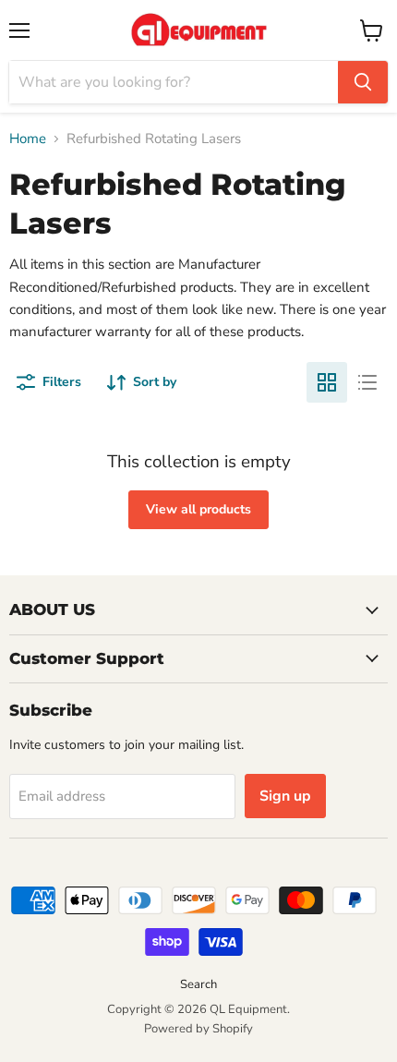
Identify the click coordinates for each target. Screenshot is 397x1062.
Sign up (285, 796)
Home (27, 139)
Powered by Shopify (198, 1028)
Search (198, 984)
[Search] (363, 82)
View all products (198, 509)
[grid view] (327, 382)
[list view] (367, 382)
